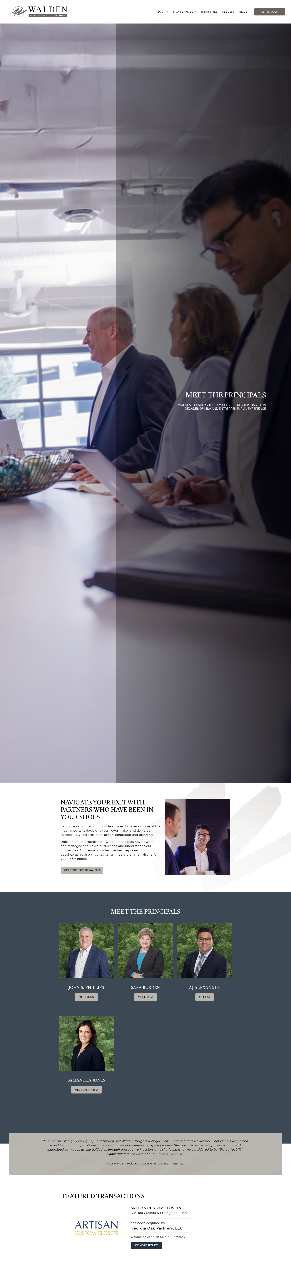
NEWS (243, 11)
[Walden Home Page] (39, 12)
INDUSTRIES (209, 11)
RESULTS (228, 11)
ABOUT (160, 11)
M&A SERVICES (183, 11)
